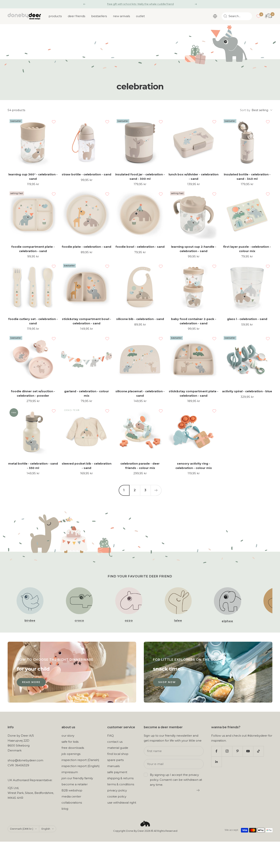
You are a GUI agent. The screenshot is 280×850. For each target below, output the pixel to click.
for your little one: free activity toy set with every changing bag (140, 4)
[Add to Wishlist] (53, 121)
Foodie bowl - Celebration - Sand (140, 246)
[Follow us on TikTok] (258, 751)
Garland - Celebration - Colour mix (86, 393)
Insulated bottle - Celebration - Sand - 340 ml (247, 177)
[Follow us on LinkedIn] (216, 761)
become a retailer (75, 784)
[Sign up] (198, 790)
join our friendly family (77, 778)
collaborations (72, 802)
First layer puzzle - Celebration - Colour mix (247, 249)
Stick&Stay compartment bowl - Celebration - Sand (86, 321)
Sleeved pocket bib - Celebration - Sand (86, 466)
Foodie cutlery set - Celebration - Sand (33, 321)
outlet (140, 16)
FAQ (110, 735)
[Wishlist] (258, 16)
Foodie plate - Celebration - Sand (86, 246)
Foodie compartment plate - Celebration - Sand (33, 249)
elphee (227, 621)
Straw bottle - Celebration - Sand (86, 174)
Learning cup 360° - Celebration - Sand (33, 177)
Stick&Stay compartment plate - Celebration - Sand (193, 393)
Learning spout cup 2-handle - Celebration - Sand (193, 249)
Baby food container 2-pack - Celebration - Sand (193, 321)
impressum (70, 772)
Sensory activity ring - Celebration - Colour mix (193, 466)
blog (65, 808)
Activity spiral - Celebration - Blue (247, 391)
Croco (79, 620)
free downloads (73, 748)
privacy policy (117, 790)
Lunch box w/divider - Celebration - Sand (193, 177)
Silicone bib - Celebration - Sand (140, 319)
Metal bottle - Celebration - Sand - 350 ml (33, 466)
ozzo (129, 620)
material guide (117, 748)
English (46, 828)
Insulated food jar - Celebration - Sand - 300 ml (140, 177)
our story (68, 735)
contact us (114, 741)
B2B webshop (72, 790)
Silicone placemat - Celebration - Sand (140, 393)
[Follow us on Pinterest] (237, 751)
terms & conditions (120, 784)
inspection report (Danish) (80, 760)
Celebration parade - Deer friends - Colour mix (140, 466)
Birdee (30, 620)
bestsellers (99, 16)
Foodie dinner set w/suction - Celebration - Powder (33, 393)
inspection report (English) (81, 766)
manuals (113, 766)
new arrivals (121, 16)
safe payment (117, 772)
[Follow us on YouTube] (248, 751)
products (55, 16)
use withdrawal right (121, 802)
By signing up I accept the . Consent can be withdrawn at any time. (176, 779)
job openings (71, 754)
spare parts (115, 760)
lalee (178, 620)
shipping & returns (120, 778)
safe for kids (70, 741)
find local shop (117, 754)
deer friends (76, 16)
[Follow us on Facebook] (216, 751)
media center (71, 796)
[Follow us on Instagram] (227, 751)
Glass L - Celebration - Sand (247, 319)
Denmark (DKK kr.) (21, 828)
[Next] (156, 490)
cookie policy (116, 796)
